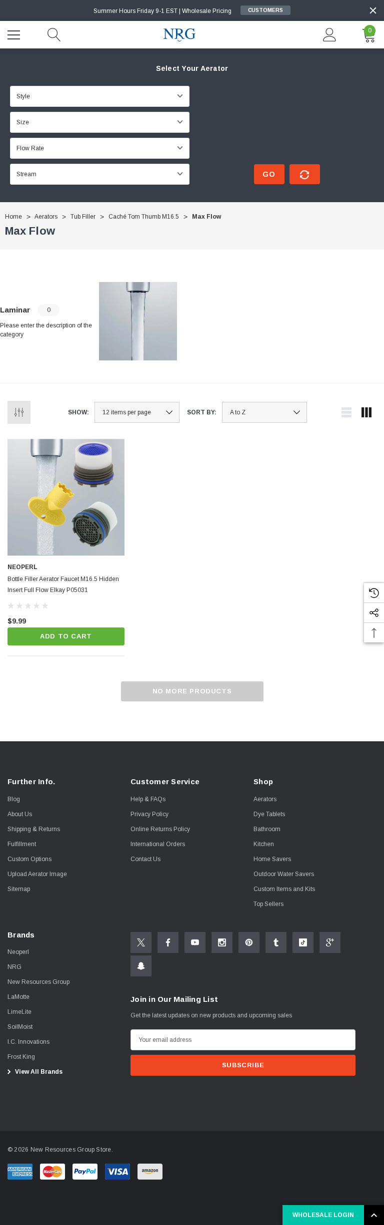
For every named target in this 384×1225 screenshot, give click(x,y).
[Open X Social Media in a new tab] (141, 942)
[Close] (373, 10)
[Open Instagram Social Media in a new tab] (222, 942)
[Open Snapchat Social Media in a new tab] (141, 965)
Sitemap (19, 889)
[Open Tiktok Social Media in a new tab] (303, 942)
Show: (78, 412)
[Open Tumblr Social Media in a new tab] (276, 942)
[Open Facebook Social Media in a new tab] (168, 942)
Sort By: (201, 412)
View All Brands (38, 1071)
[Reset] (305, 174)
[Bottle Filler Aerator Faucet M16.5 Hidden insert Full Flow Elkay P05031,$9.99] (66, 497)
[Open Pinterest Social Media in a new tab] (249, 942)
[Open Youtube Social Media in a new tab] (195, 942)
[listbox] (264, 412)
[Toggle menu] (15, 33)
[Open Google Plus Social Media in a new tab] (330, 942)
